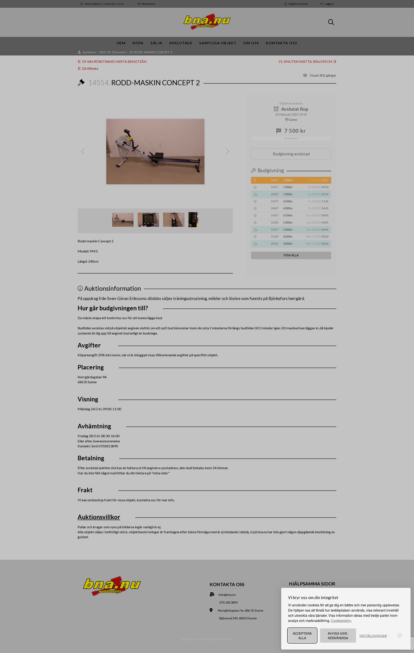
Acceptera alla (302, 635)
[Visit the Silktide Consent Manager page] (400, 635)
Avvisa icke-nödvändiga (338, 635)
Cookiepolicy (341, 620)
